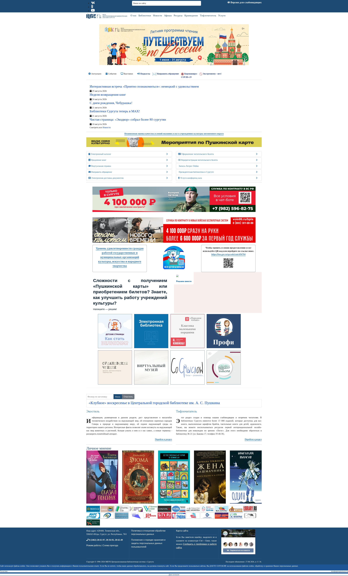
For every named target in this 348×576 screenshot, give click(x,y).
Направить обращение (167, 73)
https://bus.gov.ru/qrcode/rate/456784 (228, 254)
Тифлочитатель (208, 15)
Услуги (222, 15)
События (112, 73)
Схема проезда (110, 545)
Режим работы (93, 545)
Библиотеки (145, 15)
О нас (133, 15)
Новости (157, 15)
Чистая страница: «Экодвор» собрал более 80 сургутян (128, 119)
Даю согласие (174, 575)
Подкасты (145, 73)
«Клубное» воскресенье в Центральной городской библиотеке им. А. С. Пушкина (154, 402)
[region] (174, 45)
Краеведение (191, 15)
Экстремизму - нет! (211, 73)
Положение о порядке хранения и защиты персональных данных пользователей (148, 543)
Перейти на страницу (224, 381)
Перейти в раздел (163, 439)
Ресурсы (178, 15)
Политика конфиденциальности (174, 571)
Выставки (128, 73)
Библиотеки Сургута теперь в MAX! (115, 111)
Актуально (96, 73)
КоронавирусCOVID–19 (189, 75)
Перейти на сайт (115, 344)
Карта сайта (182, 530)
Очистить (128, 396)
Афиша (168, 15)
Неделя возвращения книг (108, 94)
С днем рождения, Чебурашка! (111, 103)
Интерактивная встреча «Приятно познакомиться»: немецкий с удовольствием (144, 86)
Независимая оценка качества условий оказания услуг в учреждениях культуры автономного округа (174, 133)
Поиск (117, 396)
